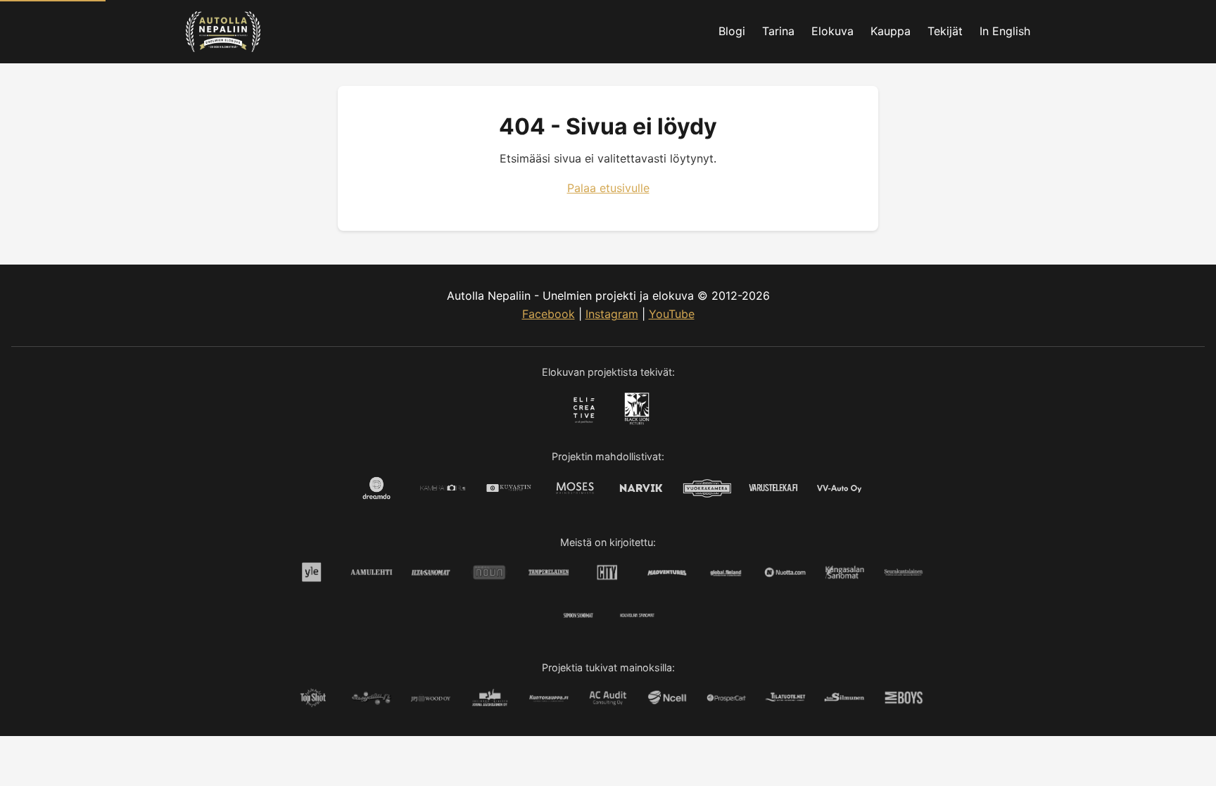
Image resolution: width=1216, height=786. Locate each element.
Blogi (731, 31)
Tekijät (945, 31)
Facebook (548, 314)
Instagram (611, 314)
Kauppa (890, 31)
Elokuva (832, 31)
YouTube (672, 314)
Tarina (778, 31)
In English (1005, 31)
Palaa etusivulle (608, 188)
